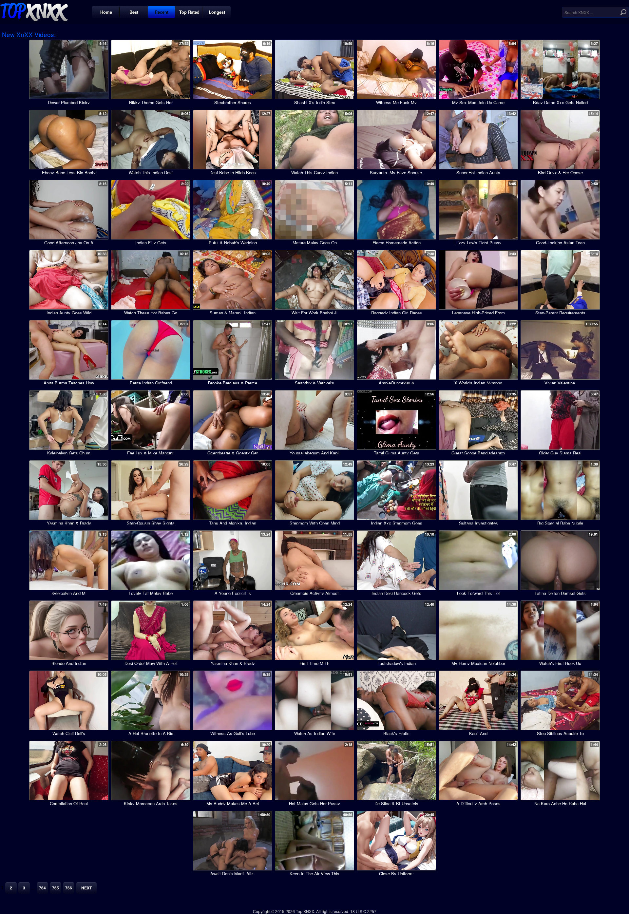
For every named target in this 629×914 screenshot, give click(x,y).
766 (68, 888)
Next (86, 888)
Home (106, 12)
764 (42, 888)
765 (55, 888)
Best (133, 12)
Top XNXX (34, 11)
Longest (217, 12)
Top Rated (189, 12)
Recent (161, 12)
